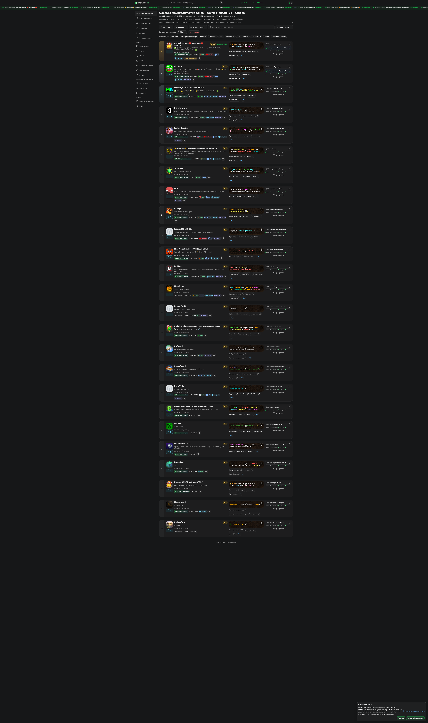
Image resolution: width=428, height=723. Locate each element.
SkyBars (178, 66)
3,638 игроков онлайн (183, 159)
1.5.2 (175, 465)
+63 (256, 414)
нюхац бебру (179, 427)
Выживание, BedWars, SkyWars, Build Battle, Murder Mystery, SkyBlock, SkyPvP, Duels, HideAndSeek (200, 152)
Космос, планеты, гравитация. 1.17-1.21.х (189, 369)
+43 (257, 257)
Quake (266, 36)
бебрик (177, 424)
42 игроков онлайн (182, 177)
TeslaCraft (178, 168)
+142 (243, 78)
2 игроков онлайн (181, 217)
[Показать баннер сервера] (261, 44)
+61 (230, 435)
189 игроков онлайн (182, 76)
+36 (241, 120)
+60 (230, 140)
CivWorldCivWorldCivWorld (184, 349)
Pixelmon (174, 36)
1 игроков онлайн (181, 137)
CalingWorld (179, 522)
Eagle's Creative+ (182, 128)
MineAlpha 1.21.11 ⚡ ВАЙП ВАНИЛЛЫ (191, 249)
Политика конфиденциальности (414, 711)
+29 (243, 99)
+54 (240, 494)
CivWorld (178, 346)
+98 (230, 338)
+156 (249, 358)
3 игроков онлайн (181, 471)
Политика (212, 36)
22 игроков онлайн (182, 258)
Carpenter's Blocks (279, 36)
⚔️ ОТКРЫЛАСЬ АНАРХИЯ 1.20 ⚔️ (187, 329)
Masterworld (180, 502)
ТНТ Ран (181, 32)
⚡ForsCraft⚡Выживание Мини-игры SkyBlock (195, 148)
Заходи (177, 525)
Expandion (178, 462)
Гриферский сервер (181, 389)
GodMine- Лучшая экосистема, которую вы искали (197, 326)
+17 (230, 220)
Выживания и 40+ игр (182, 171)
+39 (242, 474)
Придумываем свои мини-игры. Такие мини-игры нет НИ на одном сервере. (199, 447)
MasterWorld (178, 505)
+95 (241, 160)
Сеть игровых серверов (183, 212)
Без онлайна (256, 36)
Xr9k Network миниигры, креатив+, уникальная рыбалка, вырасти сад (200, 111)
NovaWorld (179, 386)
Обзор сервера (278, 54)
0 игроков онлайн (181, 117)
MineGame (179, 286)
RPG (221, 36)
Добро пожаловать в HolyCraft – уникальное (191, 485)
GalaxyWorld (180, 366)
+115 (238, 534)
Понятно (401, 718)
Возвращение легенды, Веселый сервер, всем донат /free (196, 409)
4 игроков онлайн (181, 96)
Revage (177, 209)
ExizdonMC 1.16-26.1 (183, 229)
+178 (242, 55)
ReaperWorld (180, 306)
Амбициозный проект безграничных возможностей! (193, 232)
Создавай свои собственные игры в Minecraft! (191, 131)
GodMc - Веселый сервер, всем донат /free (193, 406)
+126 (231, 398)
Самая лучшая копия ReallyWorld (186, 309)
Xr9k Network (180, 108)
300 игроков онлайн (182, 54)
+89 (230, 180)
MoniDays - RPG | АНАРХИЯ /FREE (189, 88)
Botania (203, 36)
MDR (176, 188)
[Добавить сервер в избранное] (199, 58)
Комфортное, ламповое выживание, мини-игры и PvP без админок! (199, 191)
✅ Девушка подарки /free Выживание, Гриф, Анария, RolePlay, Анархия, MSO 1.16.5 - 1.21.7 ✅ (197, 49)
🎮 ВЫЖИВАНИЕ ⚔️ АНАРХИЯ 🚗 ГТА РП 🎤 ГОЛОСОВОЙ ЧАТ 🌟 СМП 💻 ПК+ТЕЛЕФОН (200, 70)
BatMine (178, 266)
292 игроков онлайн (182, 491)
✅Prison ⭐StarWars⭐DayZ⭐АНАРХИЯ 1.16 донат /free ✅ (196, 91)
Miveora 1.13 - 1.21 (182, 444)
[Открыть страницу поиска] (221, 2)
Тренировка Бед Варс (189, 36)
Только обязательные (415, 718)
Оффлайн (179, 295)
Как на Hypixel (243, 36)
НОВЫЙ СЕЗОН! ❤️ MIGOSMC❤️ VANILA (188, 44)
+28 (241, 378)
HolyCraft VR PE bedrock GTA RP (188, 482)
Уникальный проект (181, 289)
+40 (230, 278)
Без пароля (230, 36)
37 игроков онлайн (182, 276)
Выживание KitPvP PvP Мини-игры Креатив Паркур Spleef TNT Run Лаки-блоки (199, 270)
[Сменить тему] (290, 2)
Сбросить (195, 32)
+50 (243, 298)
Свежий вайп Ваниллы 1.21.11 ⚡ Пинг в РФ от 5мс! (193, 252)
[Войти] (285, 2)
